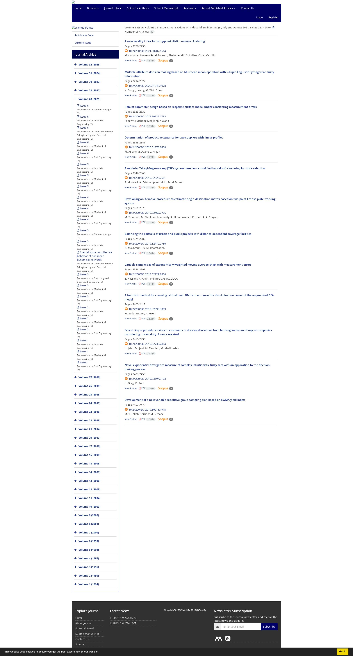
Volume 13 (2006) (89, 480)
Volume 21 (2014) (89, 429)
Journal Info (111, 8)
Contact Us (247, 8)
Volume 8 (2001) (89, 524)
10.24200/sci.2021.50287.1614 (147, 51)
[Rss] (227, 638)
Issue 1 (84, 340)
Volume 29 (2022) (89, 90)
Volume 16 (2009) (89, 455)
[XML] (272, 27)
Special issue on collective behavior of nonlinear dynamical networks (94, 256)
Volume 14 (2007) (89, 472)
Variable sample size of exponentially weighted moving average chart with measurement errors (188, 264)
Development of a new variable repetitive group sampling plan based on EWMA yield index (185, 400)
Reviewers (189, 8)
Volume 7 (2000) (89, 532)
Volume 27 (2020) (89, 377)
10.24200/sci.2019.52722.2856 (147, 274)
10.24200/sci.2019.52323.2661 (147, 178)
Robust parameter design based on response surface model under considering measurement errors (191, 107)
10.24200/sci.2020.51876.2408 (147, 147)
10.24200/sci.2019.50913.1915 (147, 409)
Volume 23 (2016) (89, 411)
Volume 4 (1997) (89, 558)
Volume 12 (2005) (89, 489)
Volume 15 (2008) (89, 463)
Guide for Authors (138, 8)
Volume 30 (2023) (89, 81)
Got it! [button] (342, 651)
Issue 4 (84, 197)
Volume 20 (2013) (89, 437)
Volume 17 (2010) (89, 446)
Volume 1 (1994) (89, 584)
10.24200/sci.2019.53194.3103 (147, 378)
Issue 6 (84, 105)
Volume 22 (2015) (89, 420)
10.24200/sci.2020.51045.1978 (147, 86)
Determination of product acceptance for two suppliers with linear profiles (174, 137)
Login (259, 17)
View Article (131, 60)
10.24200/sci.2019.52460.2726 (147, 212)
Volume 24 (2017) (89, 403)
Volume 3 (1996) (89, 567)
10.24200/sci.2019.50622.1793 (147, 116)
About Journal (83, 623)
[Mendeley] (219, 638)
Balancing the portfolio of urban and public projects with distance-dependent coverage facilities (188, 234)
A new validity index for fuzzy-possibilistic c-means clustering (165, 41)
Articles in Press (84, 35)
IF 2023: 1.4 (117, 623)
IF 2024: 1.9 (117, 617)
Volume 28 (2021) (89, 99)
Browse (92, 8)
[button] (99, 652)
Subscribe (269, 626)
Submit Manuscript (166, 8)
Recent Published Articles (218, 8)
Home (78, 8)
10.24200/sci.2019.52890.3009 (147, 309)
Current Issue (83, 42)
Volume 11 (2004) (89, 498)
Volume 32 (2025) (89, 64)
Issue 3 (84, 230)
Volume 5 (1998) (89, 549)
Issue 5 (84, 164)
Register (273, 17)
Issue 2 (84, 307)
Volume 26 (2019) (89, 386)
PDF (147, 60)
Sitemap (80, 644)
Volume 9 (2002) (89, 515)
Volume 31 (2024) (89, 73)
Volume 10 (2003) (89, 506)
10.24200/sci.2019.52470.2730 (147, 243)
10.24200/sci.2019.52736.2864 (147, 344)
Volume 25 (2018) (89, 394)
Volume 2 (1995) (89, 575)
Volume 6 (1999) (89, 541)
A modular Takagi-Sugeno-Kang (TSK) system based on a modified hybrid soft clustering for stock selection (195, 168)
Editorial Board (84, 628)
